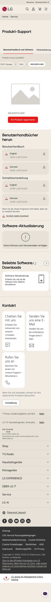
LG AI (5, 502)
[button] (27, 9)
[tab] (18, 50)
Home (5, 16)
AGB (41, 544)
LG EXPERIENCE (12, 478)
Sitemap (6, 530)
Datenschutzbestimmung (14, 540)
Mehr (41, 413)
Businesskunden (41, 2)
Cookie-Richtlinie (37, 540)
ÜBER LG (7, 486)
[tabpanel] (25, 175)
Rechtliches (31, 544)
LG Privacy (39, 549)
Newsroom (30, 2)
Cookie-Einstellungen (12, 544)
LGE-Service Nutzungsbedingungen (19, 535)
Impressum (7, 549)
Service (14, 16)
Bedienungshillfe (23, 549)
